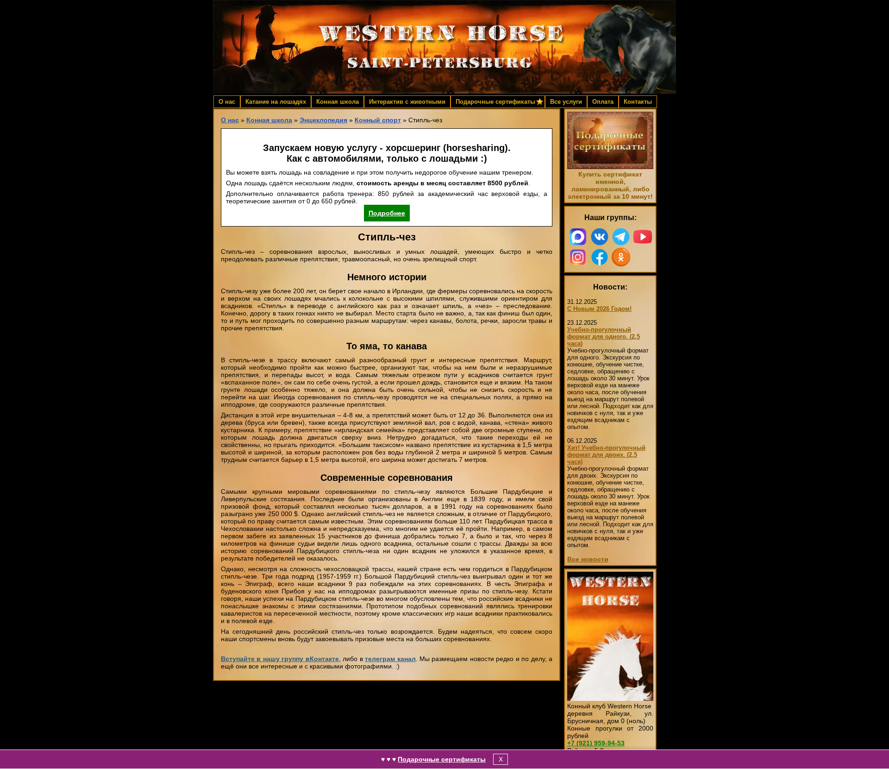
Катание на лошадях (275, 101)
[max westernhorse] (578, 236)
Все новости (587, 559)
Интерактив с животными (407, 101)
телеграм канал (390, 658)
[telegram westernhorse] (621, 237)
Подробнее (387, 213)
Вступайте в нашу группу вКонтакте (280, 658)
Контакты (638, 101)
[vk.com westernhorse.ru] (600, 237)
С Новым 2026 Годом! (599, 308)
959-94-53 (596, 743)
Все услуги (566, 101)
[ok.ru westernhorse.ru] (621, 257)
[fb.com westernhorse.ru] (600, 257)
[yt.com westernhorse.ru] (643, 237)
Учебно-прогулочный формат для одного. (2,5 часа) (603, 336)
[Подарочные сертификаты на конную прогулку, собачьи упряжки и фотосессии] (610, 166)
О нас (227, 101)
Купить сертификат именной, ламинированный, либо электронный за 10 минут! (610, 185)
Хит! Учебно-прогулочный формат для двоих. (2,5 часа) (606, 454)
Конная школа (337, 101)
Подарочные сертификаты (442, 759)
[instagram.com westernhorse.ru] (578, 257)
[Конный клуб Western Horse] (444, 47)
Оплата (603, 101)
